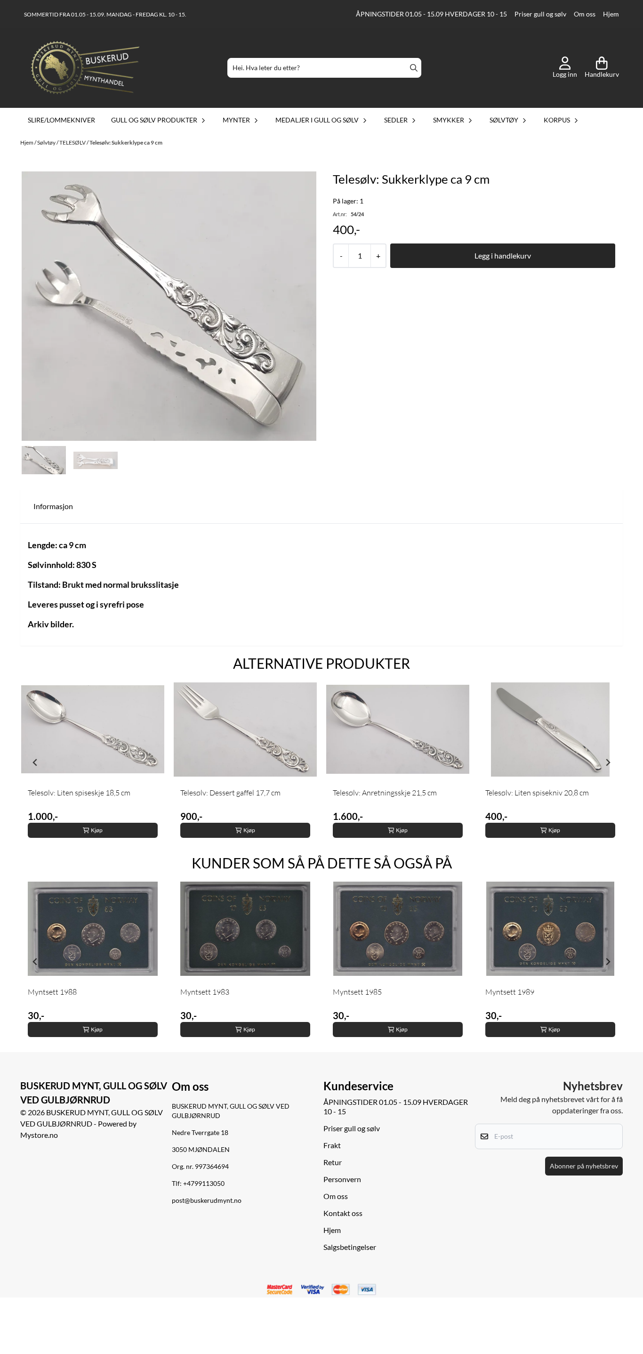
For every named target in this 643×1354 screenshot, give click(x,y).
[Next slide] (607, 762)
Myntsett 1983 (204, 992)
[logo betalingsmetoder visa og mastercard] (321, 1289)
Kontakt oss (342, 1212)
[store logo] (85, 68)
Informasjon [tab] (53, 506)
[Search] (413, 67)
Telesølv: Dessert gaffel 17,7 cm (230, 792)
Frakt (332, 1145)
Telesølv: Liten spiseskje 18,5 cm (79, 792)
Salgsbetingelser (349, 1246)
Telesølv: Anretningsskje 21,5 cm (385, 792)
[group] (92, 762)
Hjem (611, 14)
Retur (332, 1162)
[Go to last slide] (35, 762)
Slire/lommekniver (61, 120)
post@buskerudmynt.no (206, 1200)
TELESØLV (73, 142)
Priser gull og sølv (540, 14)
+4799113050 (204, 1183)
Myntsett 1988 (52, 992)
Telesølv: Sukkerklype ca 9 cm (125, 142)
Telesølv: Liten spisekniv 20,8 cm (537, 792)
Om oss (584, 14)
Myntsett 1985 (357, 992)
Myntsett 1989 (509, 992)
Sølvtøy (46, 142)
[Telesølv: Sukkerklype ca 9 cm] (169, 306)
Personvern (342, 1179)
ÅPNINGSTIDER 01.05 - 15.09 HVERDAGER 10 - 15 (431, 14)
